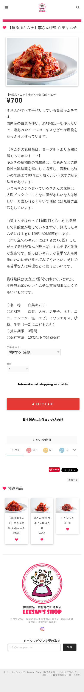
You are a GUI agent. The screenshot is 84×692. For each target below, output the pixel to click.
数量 (9, 364)
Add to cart (43, 404)
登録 (69, 647)
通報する (73, 480)
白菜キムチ (13, 347)
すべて (16, 450)
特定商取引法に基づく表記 (66, 675)
